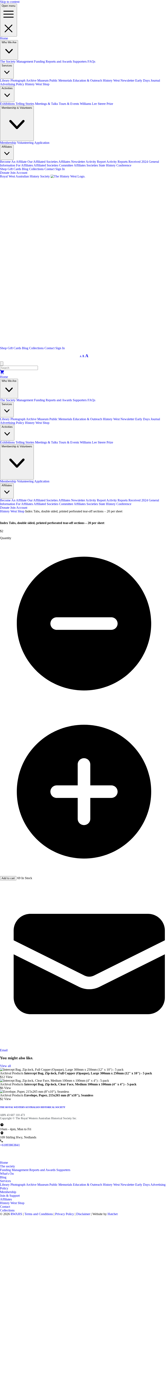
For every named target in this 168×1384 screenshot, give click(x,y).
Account (21, 172)
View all (5, 1066)
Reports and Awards (59, 61)
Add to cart (8, 878)
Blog (25, 169)
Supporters (80, 61)
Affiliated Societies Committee (54, 165)
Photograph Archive (23, 80)
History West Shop (37, 84)
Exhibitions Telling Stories (17, 103)
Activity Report (96, 161)
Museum (43, 80)
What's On (7, 1173)
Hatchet (113, 1214)
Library (5, 80)
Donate (4, 172)
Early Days (142, 1184)
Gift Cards (15, 169)
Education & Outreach (88, 80)
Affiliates (6, 1199)
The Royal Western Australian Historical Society (32, 1107)
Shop (4, 169)
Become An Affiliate (13, 161)
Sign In (60, 169)
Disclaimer (83, 1214)
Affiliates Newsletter (72, 161)
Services (5, 1181)
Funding (40, 61)
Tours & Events (69, 103)
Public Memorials (61, 80)
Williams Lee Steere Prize (96, 103)
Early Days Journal (147, 80)
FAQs (91, 61)
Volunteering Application (33, 142)
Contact (49, 169)
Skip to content (9, 1)
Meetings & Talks (47, 103)
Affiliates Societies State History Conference (102, 165)
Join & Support (10, 1195)
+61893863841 (10, 1145)
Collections (36, 169)
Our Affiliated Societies (42, 161)
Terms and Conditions (39, 1214)
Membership (8, 142)
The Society (8, 61)
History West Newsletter (119, 80)
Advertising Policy (12, 84)
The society (7, 1166)
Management (25, 61)
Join (13, 172)
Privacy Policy (65, 1214)
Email (4, 1050)
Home (4, 38)
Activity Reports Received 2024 (127, 161)
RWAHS (16, 1214)
